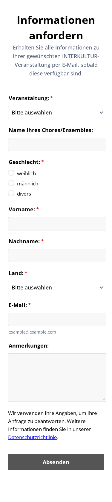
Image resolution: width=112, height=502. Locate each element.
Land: (18, 273)
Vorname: (24, 209)
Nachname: (26, 241)
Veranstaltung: (31, 98)
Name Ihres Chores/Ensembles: (51, 130)
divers (24, 193)
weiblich (26, 173)
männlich (27, 183)
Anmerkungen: (29, 345)
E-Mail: (20, 305)
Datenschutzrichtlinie (32, 437)
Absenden (56, 462)
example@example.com (32, 332)
